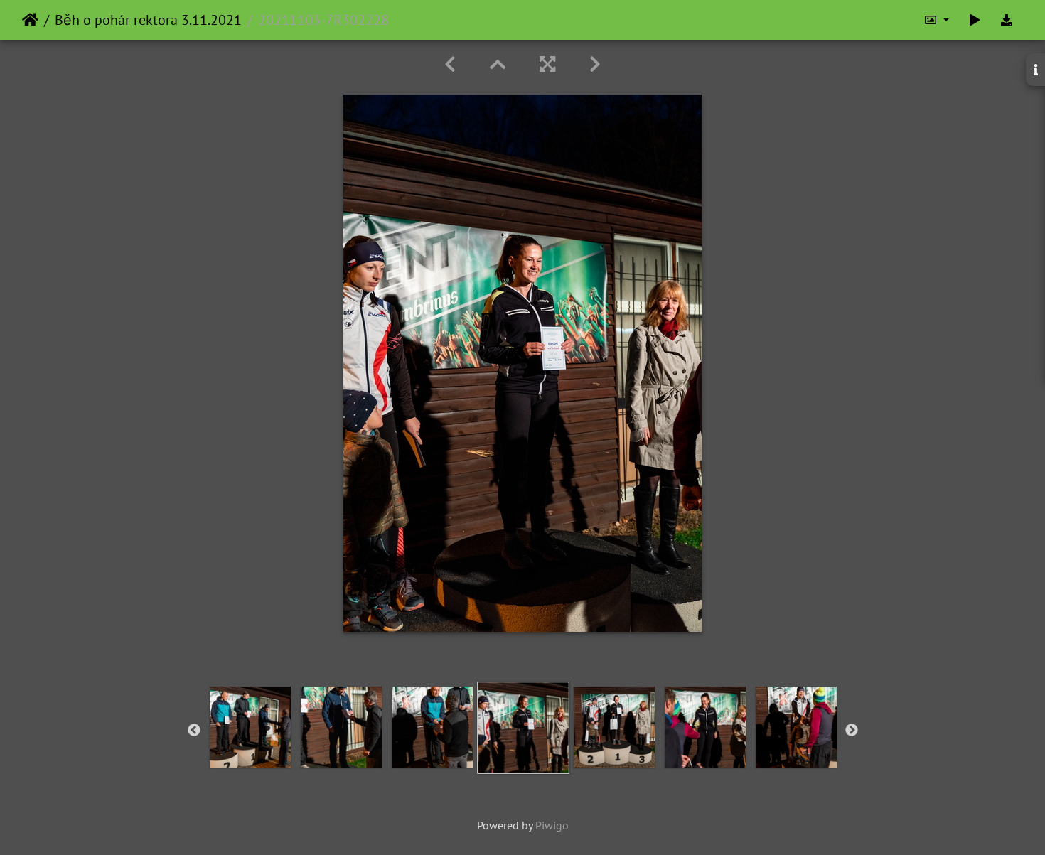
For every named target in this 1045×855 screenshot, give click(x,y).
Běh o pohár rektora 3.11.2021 (148, 20)
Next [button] (852, 731)
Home (30, 20)
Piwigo (552, 825)
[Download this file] (1006, 20)
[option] (250, 727)
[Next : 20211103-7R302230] (595, 64)
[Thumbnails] (497, 64)
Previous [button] (194, 731)
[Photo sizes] (936, 20)
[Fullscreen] (547, 64)
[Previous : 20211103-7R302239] (450, 64)
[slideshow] (974, 20)
